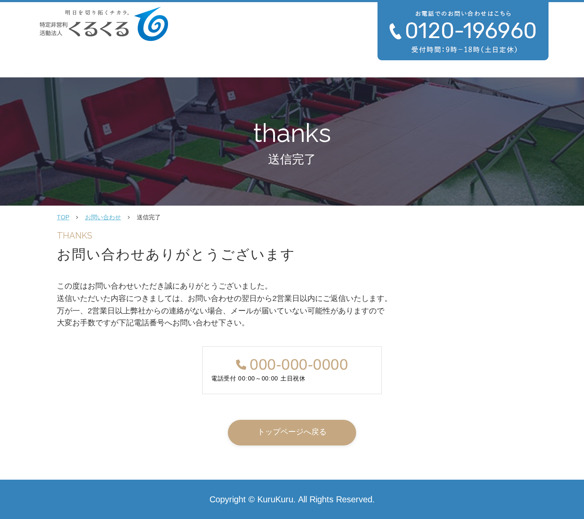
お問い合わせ (103, 217)
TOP (63, 217)
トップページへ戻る (292, 432)
